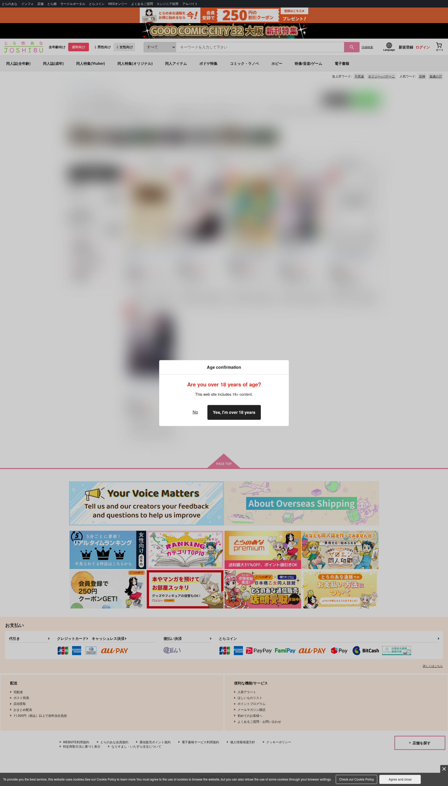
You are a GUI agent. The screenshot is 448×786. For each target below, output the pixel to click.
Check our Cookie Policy (356, 779)
